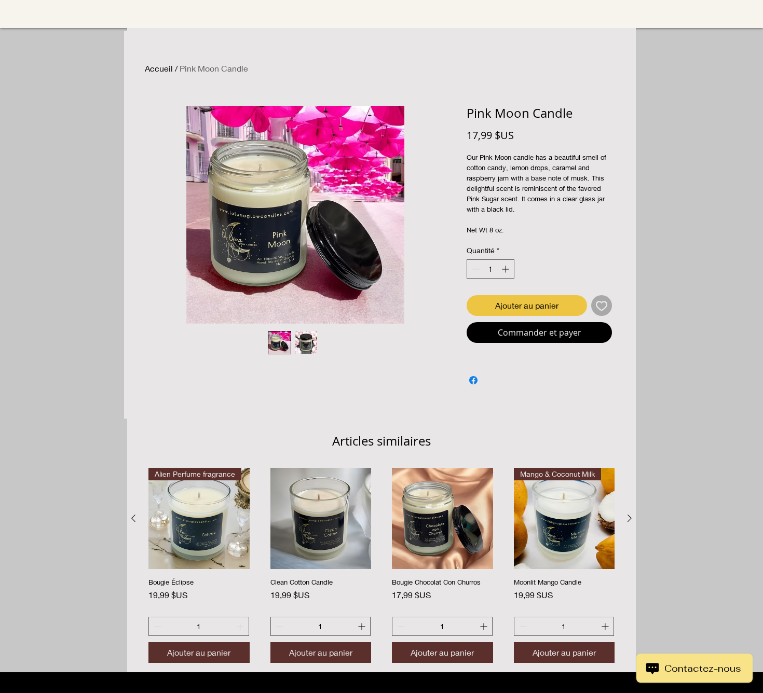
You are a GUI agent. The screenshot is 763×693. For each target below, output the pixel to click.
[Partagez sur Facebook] (473, 380)
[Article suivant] (629, 518)
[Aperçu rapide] (321, 518)
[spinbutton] (490, 269)
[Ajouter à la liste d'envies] (601, 305)
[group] (381, 565)
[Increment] (506, 269)
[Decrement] (474, 269)
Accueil (159, 68)
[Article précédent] (133, 518)
